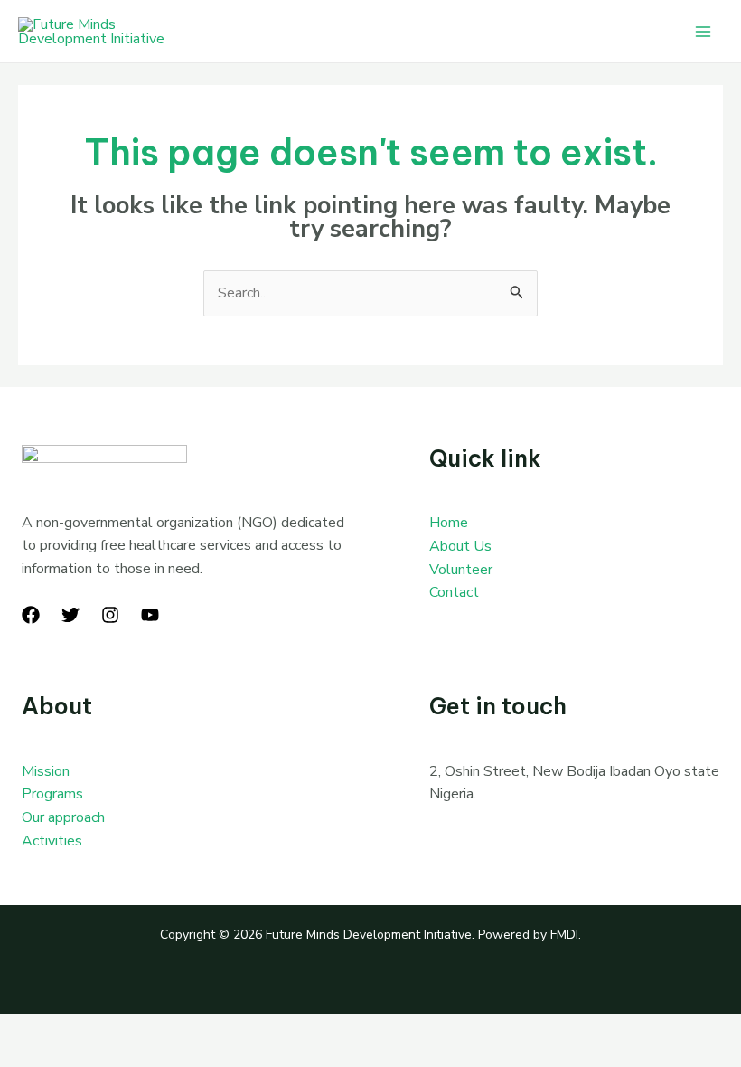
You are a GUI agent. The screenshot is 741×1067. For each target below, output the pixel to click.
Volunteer (460, 570)
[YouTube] (150, 615)
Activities (52, 841)
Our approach (63, 817)
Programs (52, 794)
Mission (46, 771)
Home (448, 523)
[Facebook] (31, 615)
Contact (454, 592)
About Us (460, 546)
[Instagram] (110, 615)
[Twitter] (70, 615)
